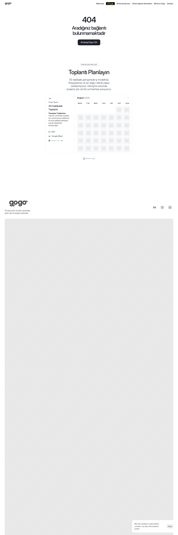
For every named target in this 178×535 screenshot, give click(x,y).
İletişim (170, 4)
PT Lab (110, 4)
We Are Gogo (159, 4)
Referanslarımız (123, 4)
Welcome (100, 4)
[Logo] (10, 4)
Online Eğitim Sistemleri (142, 4)
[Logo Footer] (18, 203)
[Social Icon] (154, 207)
